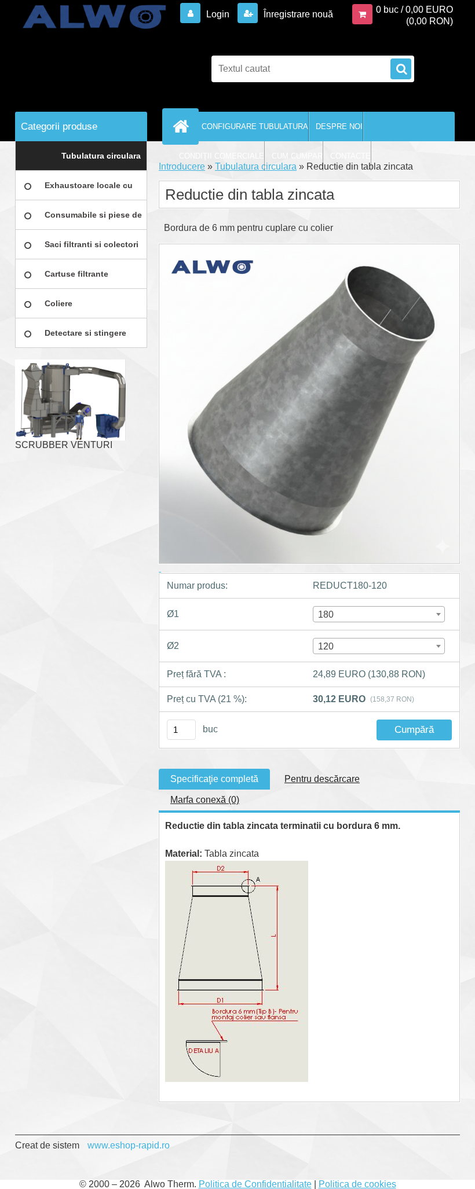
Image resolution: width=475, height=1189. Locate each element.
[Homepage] (183, 126)
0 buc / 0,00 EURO (414, 9)
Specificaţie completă (214, 779)
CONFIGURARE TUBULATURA (255, 126)
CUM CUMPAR (297, 156)
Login (218, 14)
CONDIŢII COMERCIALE (221, 156)
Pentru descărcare (322, 779)
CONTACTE (350, 156)
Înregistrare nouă (297, 14)
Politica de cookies (357, 1184)
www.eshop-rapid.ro (128, 1145)
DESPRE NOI (339, 126)
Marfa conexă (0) (204, 800)
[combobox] (379, 614)
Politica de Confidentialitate (255, 1184)
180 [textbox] (326, 614)
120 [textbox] (326, 646)
